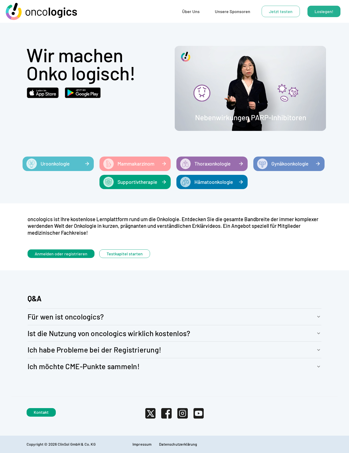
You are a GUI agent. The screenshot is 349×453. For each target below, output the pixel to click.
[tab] (190, 11)
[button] (174, 316)
